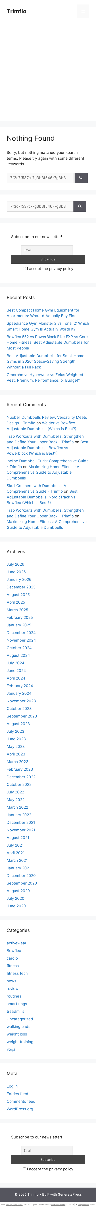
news (11, 981)
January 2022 (19, 815)
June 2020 (16, 906)
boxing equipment (14, 1204)
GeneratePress (70, 1194)
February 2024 (20, 686)
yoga (11, 1049)
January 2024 (19, 693)
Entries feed (17, 1094)
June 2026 (16, 572)
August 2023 (18, 724)
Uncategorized (20, 1019)
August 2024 (18, 655)
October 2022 (19, 784)
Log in (12, 1086)
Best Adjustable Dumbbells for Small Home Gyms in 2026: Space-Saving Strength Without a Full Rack (45, 361)
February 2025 (20, 617)
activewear (16, 943)
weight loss (17, 1034)
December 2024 (21, 632)
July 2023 (15, 731)
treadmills (15, 1011)
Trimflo (16, 11)
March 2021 (17, 860)
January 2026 (19, 579)
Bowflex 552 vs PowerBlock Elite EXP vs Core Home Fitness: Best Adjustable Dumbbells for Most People (48, 342)
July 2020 (15, 898)
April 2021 (16, 853)
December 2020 (21, 875)
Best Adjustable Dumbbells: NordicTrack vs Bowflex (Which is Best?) (42, 497)
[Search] (81, 178)
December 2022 (21, 777)
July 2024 (15, 663)
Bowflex (14, 950)
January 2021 (19, 868)
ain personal (83, 1204)
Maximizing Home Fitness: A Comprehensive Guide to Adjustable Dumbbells (43, 472)
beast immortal (58, 1204)
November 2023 (21, 701)
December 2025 (21, 587)
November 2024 (21, 640)
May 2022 (16, 799)
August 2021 (18, 837)
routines (14, 996)
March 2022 (17, 807)
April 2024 (16, 678)
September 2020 (22, 883)
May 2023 (16, 746)
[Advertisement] (48, 73)
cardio (12, 958)
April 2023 (16, 754)
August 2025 (18, 594)
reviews (14, 988)
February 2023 (20, 769)
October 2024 (19, 648)
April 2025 (16, 602)
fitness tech (17, 973)
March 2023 (17, 761)
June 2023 (16, 739)
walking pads (18, 1026)
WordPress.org (20, 1109)
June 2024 (16, 670)
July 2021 (15, 845)
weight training (20, 1042)
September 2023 (22, 716)
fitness (13, 966)
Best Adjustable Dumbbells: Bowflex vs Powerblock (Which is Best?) (47, 448)
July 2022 (15, 792)
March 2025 (17, 610)
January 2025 (19, 625)
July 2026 (15, 564)
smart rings (17, 1004)
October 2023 (19, 708)
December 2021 (21, 822)
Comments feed (21, 1101)
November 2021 (21, 830)
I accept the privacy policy (49, 268)
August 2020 (18, 891)
